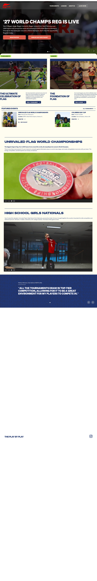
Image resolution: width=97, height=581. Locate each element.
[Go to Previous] (88, 302)
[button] (47, 51)
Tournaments (54, 6)
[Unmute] (11, 201)
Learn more (82, 6)
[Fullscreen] (14, 201)
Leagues (64, 6)
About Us (72, 6)
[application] (48, 177)
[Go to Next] (92, 302)
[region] (48, 28)
